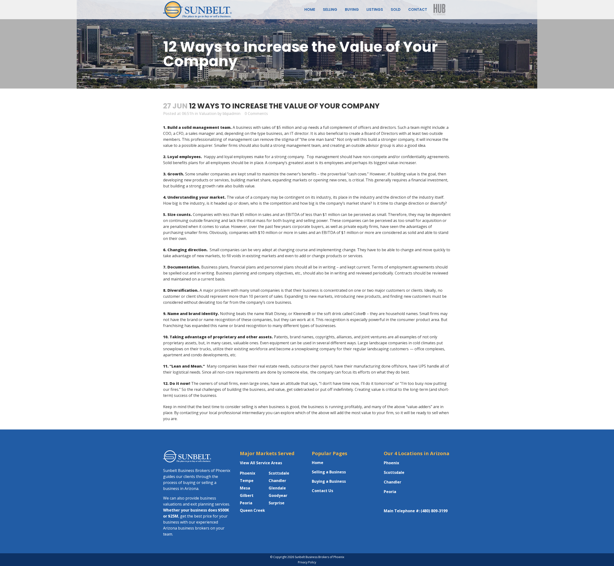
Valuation (208, 113)
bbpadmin (232, 113)
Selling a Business (329, 472)
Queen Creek (252, 510)
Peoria (246, 503)
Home (317, 462)
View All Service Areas (261, 462)
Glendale (277, 488)
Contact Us (322, 490)
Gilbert (247, 495)
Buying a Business (329, 481)
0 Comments (256, 113)
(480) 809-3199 (434, 510)
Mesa (245, 488)
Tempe (247, 480)
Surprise (276, 503)
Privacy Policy (307, 562)
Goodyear (278, 495)
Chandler (277, 480)
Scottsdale (279, 473)
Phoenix (247, 473)
